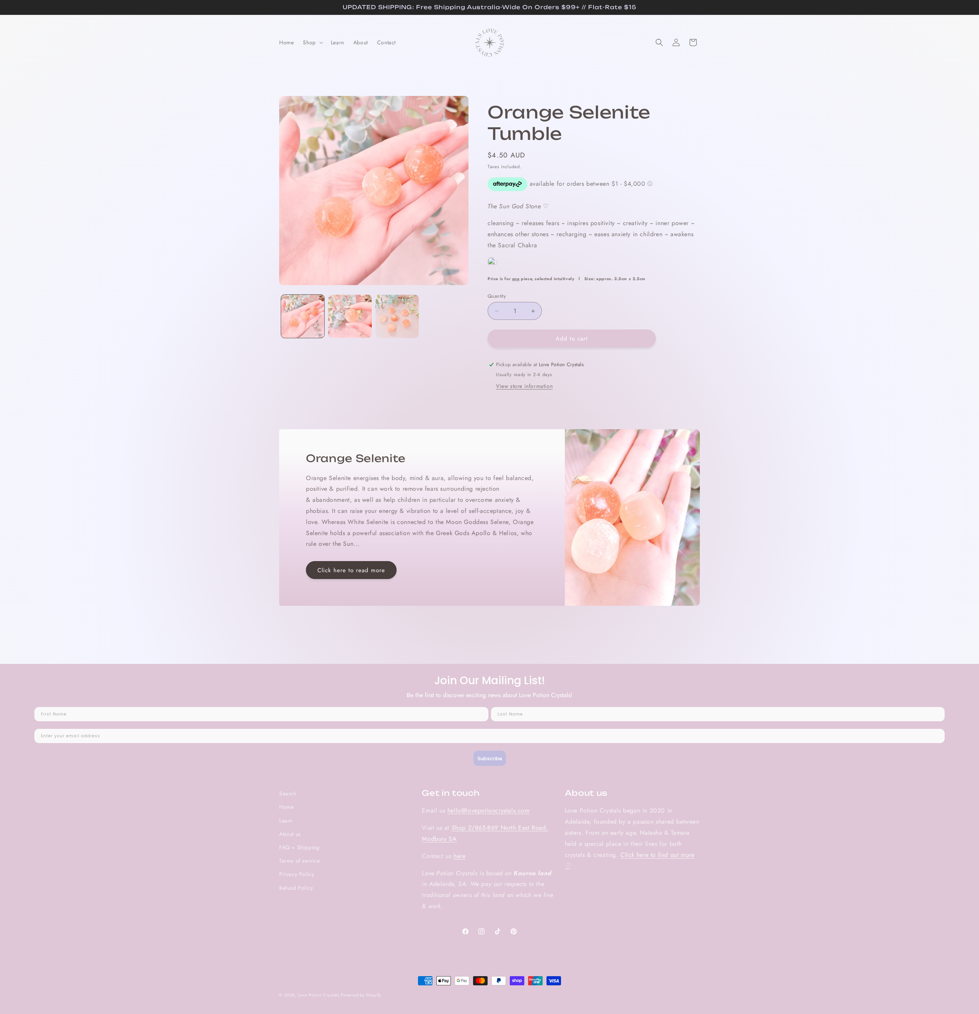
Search (287, 793)
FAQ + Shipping (299, 847)
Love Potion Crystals (318, 995)
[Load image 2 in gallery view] (349, 316)
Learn (286, 820)
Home (286, 807)
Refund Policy (296, 888)
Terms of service (299, 861)
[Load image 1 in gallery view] (302, 316)
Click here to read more (351, 570)
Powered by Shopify (361, 995)
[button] (312, 42)
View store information (524, 386)
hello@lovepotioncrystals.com (488, 810)
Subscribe (489, 758)
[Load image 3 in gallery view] (397, 316)
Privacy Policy (296, 874)
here (459, 856)
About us (290, 834)
